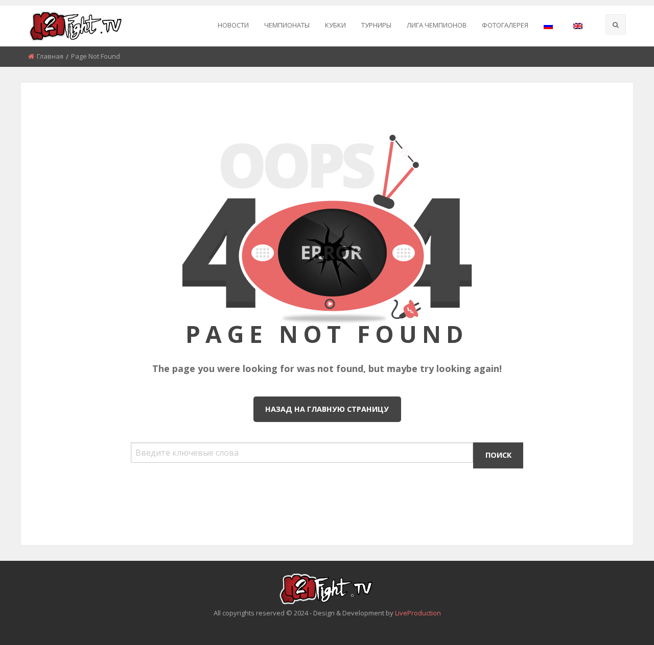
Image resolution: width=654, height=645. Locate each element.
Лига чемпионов (436, 25)
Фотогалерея (505, 25)
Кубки (335, 25)
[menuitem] (233, 26)
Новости (233, 25)
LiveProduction (418, 612)
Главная (50, 56)
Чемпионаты (287, 25)
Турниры (376, 25)
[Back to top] (621, 622)
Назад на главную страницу (327, 409)
